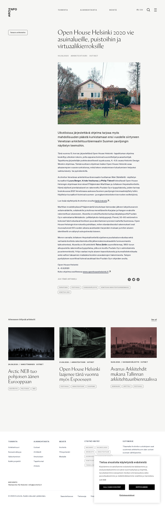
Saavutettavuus (67, 496)
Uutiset (93, 56)
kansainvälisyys (90, 287)
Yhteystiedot (64, 452)
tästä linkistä (101, 200)
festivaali (76, 287)
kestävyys (13, 389)
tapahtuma (63, 287)
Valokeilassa (102, 447)
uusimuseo (90, 456)
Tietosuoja (82, 496)
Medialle (62, 456)
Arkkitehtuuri (79, 56)
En (141, 10)
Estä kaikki (142, 487)
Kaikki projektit (14, 461)
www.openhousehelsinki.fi (96, 271)
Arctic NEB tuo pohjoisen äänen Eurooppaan (23, 376)
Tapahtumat (39, 461)
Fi (137, 10)
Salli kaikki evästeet (112, 487)
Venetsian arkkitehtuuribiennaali (115, 287)
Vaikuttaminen (28, 364)
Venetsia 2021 (64, 292)
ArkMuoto (90, 452)
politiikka (25, 389)
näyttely (127, 386)
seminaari (116, 386)
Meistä (113, 10)
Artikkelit (37, 452)
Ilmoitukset (38, 456)
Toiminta (63, 10)
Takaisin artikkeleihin (18, 32)
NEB (34, 389)
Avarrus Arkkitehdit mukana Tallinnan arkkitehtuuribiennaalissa (134, 374)
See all (154, 319)
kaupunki (91, 386)
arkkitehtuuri (78, 386)
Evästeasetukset (126, 495)
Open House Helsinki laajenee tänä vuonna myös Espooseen (79, 374)
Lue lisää (102, 480)
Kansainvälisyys (131, 362)
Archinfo (62, 447)
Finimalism (90, 465)
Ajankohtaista (88, 10)
